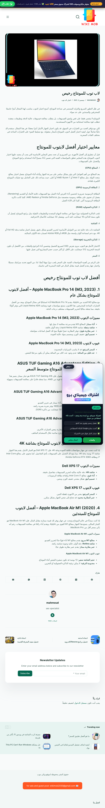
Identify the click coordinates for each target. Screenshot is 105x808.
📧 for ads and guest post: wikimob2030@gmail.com (52, 785)
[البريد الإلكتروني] (13, 579)
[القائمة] (8, 17)
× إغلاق (68, 367)
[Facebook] (92, 579)
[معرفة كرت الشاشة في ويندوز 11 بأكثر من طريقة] (47, 736)
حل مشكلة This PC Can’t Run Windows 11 (23, 746)
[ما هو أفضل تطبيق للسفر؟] (96, 736)
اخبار (69, 100)
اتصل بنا (96, 802)
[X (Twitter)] (76, 579)
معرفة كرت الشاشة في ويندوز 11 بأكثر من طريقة (23, 736)
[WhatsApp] (29, 579)
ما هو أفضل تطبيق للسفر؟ (79, 736)
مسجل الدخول (80, 703)
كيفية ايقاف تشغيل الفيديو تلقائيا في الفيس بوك (72, 746)
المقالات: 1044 (52, 621)
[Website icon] (52, 615)
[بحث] (77, 17)
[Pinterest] (60, 579)
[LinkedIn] (44, 579)
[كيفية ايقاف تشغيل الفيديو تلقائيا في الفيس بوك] (96, 746)
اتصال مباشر (73, 440)
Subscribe (25, 673)
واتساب (92, 440)
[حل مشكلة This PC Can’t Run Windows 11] (47, 746)
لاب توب (64, 100)
